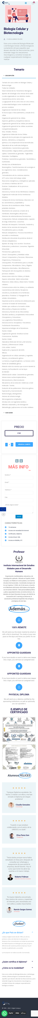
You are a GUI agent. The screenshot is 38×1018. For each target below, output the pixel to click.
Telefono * (8, 490)
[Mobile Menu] (26, 3)
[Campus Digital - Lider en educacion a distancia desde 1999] (6, 3)
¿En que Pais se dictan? (12, 932)
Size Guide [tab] (9, 413)
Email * (7, 482)
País (6, 497)
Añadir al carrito (24, 444)
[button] (19, 932)
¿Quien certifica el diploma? (14, 962)
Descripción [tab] (9, 75)
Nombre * (8, 475)
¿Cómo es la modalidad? (13, 968)
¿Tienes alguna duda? (11, 505)
